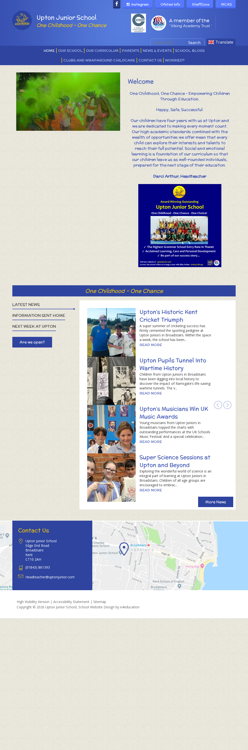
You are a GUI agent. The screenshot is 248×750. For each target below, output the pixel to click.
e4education (130, 607)
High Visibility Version (33, 601)
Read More (151, 344)
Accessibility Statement (71, 601)
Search (194, 42)
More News (215, 501)
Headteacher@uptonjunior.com (50, 577)
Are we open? (32, 342)
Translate (224, 42)
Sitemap (99, 601)
